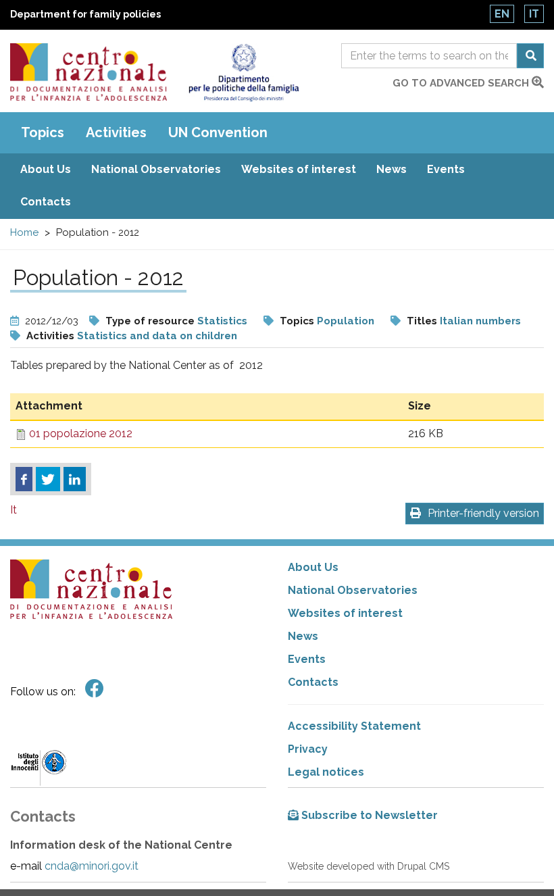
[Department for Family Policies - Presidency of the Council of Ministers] (243, 72)
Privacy (308, 749)
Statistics (222, 321)
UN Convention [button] (218, 132)
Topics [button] (42, 132)
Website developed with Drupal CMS (368, 866)
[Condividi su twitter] (48, 479)
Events (446, 169)
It (534, 13)
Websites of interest (298, 169)
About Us (45, 169)
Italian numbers (480, 321)
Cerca (530, 55)
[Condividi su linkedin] (75, 479)
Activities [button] (116, 132)
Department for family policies (85, 14)
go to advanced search (462, 83)
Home (24, 232)
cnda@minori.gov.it (91, 866)
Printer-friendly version (483, 513)
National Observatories (156, 169)
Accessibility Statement (354, 726)
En (502, 13)
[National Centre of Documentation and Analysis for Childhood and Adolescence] (88, 72)
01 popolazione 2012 (80, 433)
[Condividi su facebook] (24, 479)
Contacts (45, 201)
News (391, 169)
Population (345, 321)
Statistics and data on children (157, 336)
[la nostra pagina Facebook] (94, 689)
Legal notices (326, 772)
